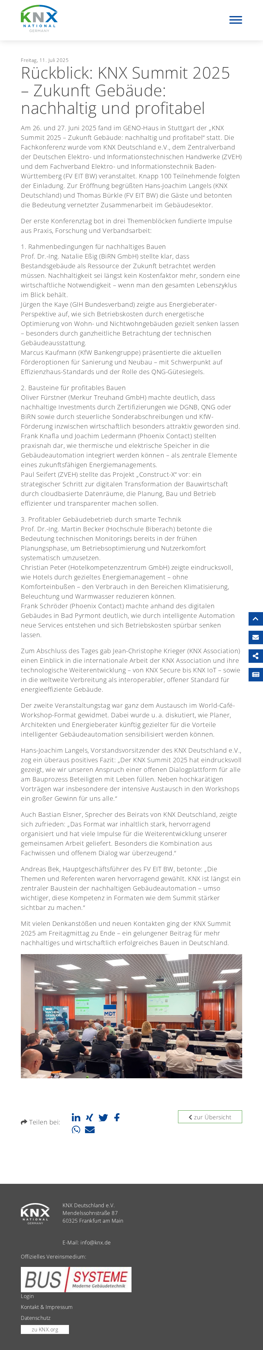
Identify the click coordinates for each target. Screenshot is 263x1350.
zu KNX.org (45, 1329)
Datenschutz (36, 1317)
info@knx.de (96, 1242)
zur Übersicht (212, 1117)
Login (27, 1296)
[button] (76, 1118)
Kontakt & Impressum (47, 1307)
